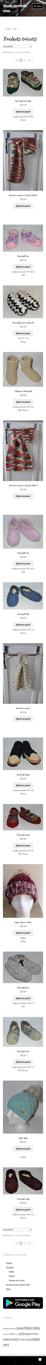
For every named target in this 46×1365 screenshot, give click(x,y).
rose (28, 1339)
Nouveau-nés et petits (16, 1280)
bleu (36, 1328)
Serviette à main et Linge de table (18, 1284)
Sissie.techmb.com (15, 8)
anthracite (7, 1328)
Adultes (11, 1271)
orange (22, 1339)
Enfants (12, 1276)
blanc (28, 1327)
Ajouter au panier (23, 111)
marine (35, 1333)
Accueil (8, 29)
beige (20, 1328)
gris (22, 1333)
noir (15, 1339)
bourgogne (6, 1334)
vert (6, 1344)
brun (12, 1333)
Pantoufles (10, 1267)
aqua (14, 1328)
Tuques (8, 1289)
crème (17, 1334)
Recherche (23, 1360)
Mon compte (7, 1360)
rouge (35, 1339)
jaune (28, 1333)
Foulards (9, 1263)
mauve (7, 1339)
